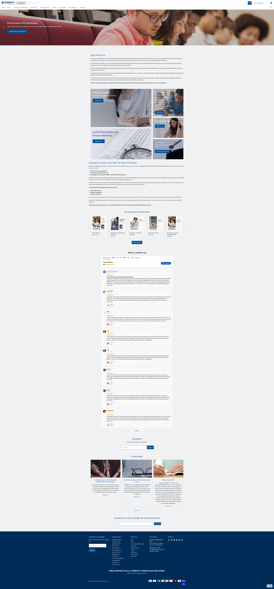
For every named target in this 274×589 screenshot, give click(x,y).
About (9, 7)
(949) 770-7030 (156, 547)
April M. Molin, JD (116, 552)
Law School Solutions (160, 31)
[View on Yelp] (104, 312)
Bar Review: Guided (153, 233)
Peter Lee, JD (115, 546)
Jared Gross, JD (116, 541)
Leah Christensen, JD (117, 539)
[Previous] (3, 27)
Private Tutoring (96, 233)
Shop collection (137, 242)
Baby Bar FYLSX (44, 7)
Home (3, 7)
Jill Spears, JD (115, 562)
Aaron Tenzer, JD (116, 564)
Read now (105, 495)
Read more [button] (109, 301)
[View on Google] (104, 291)
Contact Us (82, 7)
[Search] (250, 3)
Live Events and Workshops (21, 7)
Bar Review (34, 7)
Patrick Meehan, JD (117, 550)
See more (136, 510)
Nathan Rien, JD (116, 554)
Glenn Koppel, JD (116, 544)
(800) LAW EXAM (160, 549)
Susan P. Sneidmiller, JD (118, 558)
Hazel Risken (115, 556)
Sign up (150, 447)
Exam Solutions (72, 7)
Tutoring (54, 7)
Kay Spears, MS (116, 560)
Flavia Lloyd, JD (116, 548)
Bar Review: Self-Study (135, 233)
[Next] (270, 27)
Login (270, 7)
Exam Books (63, 7)
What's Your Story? (168, 480)
